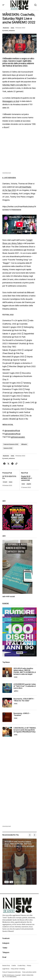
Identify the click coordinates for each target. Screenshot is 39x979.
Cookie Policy (21, 965)
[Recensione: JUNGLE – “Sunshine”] (7, 717)
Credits (14, 965)
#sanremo (6, 28)
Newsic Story (6, 965)
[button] (3, 5)
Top (11, 882)
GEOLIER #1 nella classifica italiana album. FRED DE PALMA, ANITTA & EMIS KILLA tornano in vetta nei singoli (25, 671)
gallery (16, 691)
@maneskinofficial (12, 431)
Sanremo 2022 (8, 448)
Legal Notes (5, 969)
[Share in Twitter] (8, 464)
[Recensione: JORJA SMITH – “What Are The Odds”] (7, 702)
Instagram (5, 943)
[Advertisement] (19, 152)
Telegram (5, 952)
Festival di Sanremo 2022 (11, 444)
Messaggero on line (10, 101)
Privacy (29, 965)
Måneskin (24, 444)
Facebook (6, 938)
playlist (29, 484)
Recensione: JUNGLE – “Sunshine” (22, 714)
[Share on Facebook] (4, 464)
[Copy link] (16, 464)
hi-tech (5, 482)
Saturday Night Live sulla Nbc (14, 85)
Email (4, 957)
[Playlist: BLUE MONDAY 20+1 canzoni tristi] (28, 480)
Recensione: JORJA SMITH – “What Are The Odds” (24, 700)
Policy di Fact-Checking (18, 969)
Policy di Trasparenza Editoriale (11, 972)
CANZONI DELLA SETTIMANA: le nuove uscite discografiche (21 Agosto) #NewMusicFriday (25, 730)
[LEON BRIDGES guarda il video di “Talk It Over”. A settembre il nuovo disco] (7, 688)
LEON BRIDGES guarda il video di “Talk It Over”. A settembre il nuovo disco (25, 686)
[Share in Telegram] (12, 464)
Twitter (4, 948)
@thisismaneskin (18, 437)
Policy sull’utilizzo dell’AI (29, 972)
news (12, 28)
